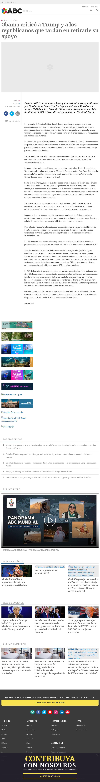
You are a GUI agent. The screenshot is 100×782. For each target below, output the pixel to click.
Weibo (67, 712)
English (94, 7)
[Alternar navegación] (91, 10)
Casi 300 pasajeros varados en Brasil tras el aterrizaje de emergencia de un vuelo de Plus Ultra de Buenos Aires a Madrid (83, 585)
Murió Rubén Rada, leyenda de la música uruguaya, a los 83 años (14, 582)
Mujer (28, 743)
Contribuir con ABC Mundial (50, 702)
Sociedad (29, 739)
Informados (55, 734)
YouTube (50, 712)
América (5, 20)
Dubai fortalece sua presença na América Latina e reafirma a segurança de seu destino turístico (48, 478)
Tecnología (30, 730)
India (3, 739)
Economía (29, 734)
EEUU (3, 730)
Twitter (44, 712)
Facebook (38, 712)
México (4, 743)
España (4, 734)
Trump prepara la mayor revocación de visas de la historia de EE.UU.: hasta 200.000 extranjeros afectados (82, 626)
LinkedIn (62, 712)
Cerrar (97, 755)
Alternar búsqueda (97, 10)
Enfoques (54, 730)
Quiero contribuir (50, 776)
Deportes (29, 752)
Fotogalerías (81, 725)
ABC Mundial (13, 13)
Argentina (4, 725)
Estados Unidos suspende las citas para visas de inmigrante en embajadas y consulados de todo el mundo (49, 455)
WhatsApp (32, 712)
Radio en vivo (81, 730)
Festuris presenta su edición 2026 (46, 572)
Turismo (29, 747)
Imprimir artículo (14, 121)
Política (14, 20)
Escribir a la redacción (59, 752)
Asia (2, 752)
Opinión (54, 725)
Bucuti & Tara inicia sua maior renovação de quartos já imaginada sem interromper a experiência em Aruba (51, 464)
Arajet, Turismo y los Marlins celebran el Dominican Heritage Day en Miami (39, 472)
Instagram (56, 712)
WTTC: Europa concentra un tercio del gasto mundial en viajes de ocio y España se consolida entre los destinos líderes (51, 446)
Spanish (85, 7)
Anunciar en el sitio (58, 747)
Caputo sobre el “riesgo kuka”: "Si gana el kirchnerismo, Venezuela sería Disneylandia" (15, 625)
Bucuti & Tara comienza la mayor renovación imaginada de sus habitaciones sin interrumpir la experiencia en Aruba (50, 669)
